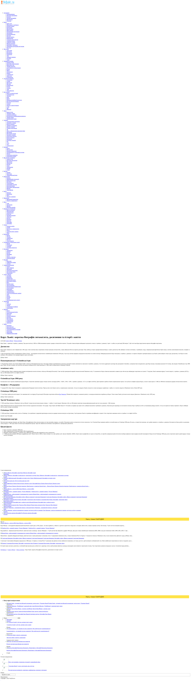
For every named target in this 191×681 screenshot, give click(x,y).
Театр (8, 165)
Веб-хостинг (10, 149)
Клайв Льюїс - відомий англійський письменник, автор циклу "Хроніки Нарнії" (69, 603)
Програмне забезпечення (13, 187)
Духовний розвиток (9, 78)
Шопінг (9, 206)
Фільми (8, 168)
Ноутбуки (9, 182)
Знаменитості (10, 212)
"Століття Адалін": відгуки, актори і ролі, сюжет (19, 624)
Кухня (8, 69)
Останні (9, 621)
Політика (9, 219)
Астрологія (9, 80)
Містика (9, 84)
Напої (8, 98)
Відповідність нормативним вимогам (16, 116)
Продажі (9, 35)
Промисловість (10, 37)
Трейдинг (9, 322)
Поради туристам (11, 257)
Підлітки (9, 58)
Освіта (5, 224)
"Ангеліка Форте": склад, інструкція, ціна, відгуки (21, 666)
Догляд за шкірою (11, 196)
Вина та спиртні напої (12, 93)
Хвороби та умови (11, 123)
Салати (8, 104)
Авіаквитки (10, 250)
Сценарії (9, 246)
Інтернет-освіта (10, 226)
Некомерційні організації (13, 31)
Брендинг (9, 261)
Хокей (8, 298)
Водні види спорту (11, 281)
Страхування (10, 320)
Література (9, 163)
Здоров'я (6, 120)
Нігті (8, 195)
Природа (9, 220)
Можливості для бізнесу (13, 25)
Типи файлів (10, 190)
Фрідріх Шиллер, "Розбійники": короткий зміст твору (49, 606)
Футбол (8, 297)
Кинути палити (10, 124)
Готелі (8, 255)
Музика (8, 164)
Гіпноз (8, 266)
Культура (9, 214)
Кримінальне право (11, 118)
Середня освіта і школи (12, 231)
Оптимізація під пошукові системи (15, 152)
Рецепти (9, 102)
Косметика (9, 194)
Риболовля (9, 289)
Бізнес (5, 22)
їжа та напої (7, 92)
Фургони (9, 21)
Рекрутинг (9, 173)
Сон (8, 144)
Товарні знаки (10, 117)
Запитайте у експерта (12, 45)
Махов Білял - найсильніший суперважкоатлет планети (44, 533)
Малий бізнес (10, 29)
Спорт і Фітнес (7, 274)
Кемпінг (9, 251)
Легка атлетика (10, 285)
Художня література (12, 247)
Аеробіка (9, 275)
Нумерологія (10, 85)
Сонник (9, 88)
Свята (8, 59)
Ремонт (8, 73)
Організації (9, 33)
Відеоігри (9, 325)
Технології (6, 301)
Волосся (9, 192)
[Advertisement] (28, 7)
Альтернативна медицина (13, 121)
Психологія (9, 273)
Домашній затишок (8, 61)
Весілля (8, 239)
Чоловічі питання (11, 215)
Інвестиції (9, 313)
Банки (8, 310)
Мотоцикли (10, 19)
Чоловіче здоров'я (11, 135)
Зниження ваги (10, 292)
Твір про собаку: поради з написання (16, 637)
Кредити (9, 314)
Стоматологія (10, 145)
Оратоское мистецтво (12, 270)
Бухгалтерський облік (12, 312)
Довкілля (9, 216)
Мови (8, 233)
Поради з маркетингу (12, 200)
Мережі (8, 188)
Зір (7, 129)
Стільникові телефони (12, 306)
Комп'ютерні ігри (11, 180)
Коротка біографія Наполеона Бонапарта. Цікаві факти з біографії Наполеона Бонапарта (29, 650)
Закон (5, 110)
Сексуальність (10, 241)
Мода (5, 202)
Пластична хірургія (11, 136)
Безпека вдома (10, 62)
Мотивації (9, 269)
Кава (8, 97)
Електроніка (10, 308)
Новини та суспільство (9, 208)
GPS (8, 302)
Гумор (8, 169)
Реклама (6, 259)
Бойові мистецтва (11, 279)
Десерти (9, 96)
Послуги (9, 47)
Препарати (9, 139)
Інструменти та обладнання (14, 68)
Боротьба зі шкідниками (13, 63)
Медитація (9, 82)
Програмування (11, 186)
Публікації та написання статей (12, 242)
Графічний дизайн (11, 262)
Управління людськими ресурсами (15, 46)
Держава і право (11, 113)
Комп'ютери (7, 176)
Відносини (6, 234)
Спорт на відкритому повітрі (14, 293)
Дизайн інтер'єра (11, 66)
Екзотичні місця (11, 258)
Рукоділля (9, 330)
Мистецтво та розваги (9, 157)
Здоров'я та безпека (11, 114)
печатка (9, 263)
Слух (8, 143)
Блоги (8, 148)
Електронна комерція (12, 155)
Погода (8, 218)
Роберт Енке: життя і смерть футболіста (38, 611)
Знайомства (10, 238)
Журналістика (10, 211)
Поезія (8, 243)
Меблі (8, 70)
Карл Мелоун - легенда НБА (23, 523)
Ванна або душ (10, 65)
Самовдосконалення (9, 265)
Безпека (9, 178)
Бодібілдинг (10, 278)
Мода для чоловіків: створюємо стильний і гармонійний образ (24, 662)
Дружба (9, 237)
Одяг (8, 203)
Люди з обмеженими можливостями (16, 131)
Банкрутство (10, 112)
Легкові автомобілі (11, 18)
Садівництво (10, 74)
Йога (8, 282)
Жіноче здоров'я (11, 127)
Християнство (10, 90)
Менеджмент (10, 30)
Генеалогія (9, 54)
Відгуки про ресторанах (13, 101)
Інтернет (6, 147)
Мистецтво (9, 161)
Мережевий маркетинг (12, 199)
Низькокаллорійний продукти (14, 100)
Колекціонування (11, 328)
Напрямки (9, 254)
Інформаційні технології (13, 179)
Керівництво (10, 38)
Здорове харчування (12, 128)
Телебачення (10, 167)
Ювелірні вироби (11, 207)
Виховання (9, 53)
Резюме (8, 172)
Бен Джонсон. (62, 394)
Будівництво (10, 77)
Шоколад (9, 109)
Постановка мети (11, 271)
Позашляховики (11, 14)
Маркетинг (6, 198)
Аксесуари (9, 50)
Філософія (9, 222)
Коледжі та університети (13, 229)
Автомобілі (6, 12)
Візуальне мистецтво (12, 160)
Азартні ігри (10, 159)
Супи (8, 106)
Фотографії (9, 332)
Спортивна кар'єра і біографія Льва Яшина (40, 614)
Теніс (8, 294)
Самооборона (10, 290)
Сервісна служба (11, 42)
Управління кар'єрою (12, 175)
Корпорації (9, 27)
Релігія (8, 86)
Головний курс (10, 94)
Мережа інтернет (11, 43)
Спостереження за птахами (13, 329)
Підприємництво (11, 34)
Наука (8, 230)
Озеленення (10, 72)
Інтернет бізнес (10, 26)
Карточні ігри (10, 326)
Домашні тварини (11, 57)
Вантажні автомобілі (12, 15)
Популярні (9, 619)
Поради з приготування (13, 105)
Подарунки (9, 204)
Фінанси (6, 309)
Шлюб (8, 235)
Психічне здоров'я (11, 140)
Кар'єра (5, 171)
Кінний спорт (10, 284)
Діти (8, 55)
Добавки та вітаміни (12, 125)
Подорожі (6, 249)
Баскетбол (9, 277)
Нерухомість (10, 318)
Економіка (9, 223)
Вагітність (9, 51)
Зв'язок (8, 305)
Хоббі (5, 324)
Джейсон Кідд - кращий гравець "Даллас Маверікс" (41, 528)
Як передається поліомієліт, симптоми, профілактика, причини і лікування (27, 670)
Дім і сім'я (6, 49)
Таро (8, 89)
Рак (7, 141)
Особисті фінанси (11, 316)
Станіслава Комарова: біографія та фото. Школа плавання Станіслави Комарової (63, 538)
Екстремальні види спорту (13, 300)
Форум (8, 153)
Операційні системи (12, 184)
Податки (9, 317)
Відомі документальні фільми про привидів (18, 644)
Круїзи (8, 253)
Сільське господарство (12, 39)
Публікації (9, 245)
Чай (8, 108)
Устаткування (10, 183)
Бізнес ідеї (9, 23)
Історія (8, 227)
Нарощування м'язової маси (14, 286)
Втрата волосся (10, 137)
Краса (5, 191)
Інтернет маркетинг (12, 151)
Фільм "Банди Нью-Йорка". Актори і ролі (39, 608)
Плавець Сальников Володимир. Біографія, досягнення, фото (48, 543)
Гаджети (9, 304)
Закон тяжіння (10, 267)
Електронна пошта (11, 156)
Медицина (9, 132)
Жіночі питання (11, 210)
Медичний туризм (11, 133)
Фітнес (8, 296)
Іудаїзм (8, 81)
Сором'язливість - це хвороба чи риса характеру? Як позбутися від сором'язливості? (28, 631)
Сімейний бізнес (11, 41)
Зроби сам (9, 76)
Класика (9, 17)
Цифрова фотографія (12, 333)
